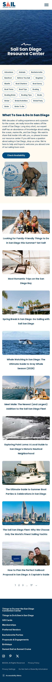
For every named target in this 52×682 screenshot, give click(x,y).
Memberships (9, 625)
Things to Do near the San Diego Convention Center (18, 610)
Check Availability (16, 155)
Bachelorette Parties (12, 635)
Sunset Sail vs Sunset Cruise (16, 649)
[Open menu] (45, 5)
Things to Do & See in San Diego (18, 615)
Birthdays (7, 644)
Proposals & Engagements (15, 640)
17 (31, 585)
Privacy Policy (33, 663)
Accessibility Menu (13, 675)
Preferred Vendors (11, 630)
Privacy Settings (8, 669)
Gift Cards (7, 620)
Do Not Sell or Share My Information (33, 669)
